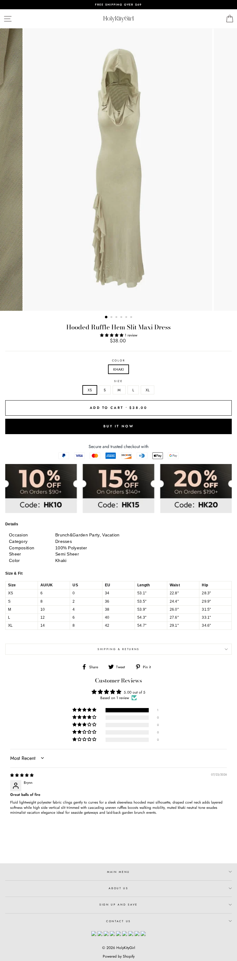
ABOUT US (118, 888)
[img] (22, 775)
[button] (112, 335)
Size (118, 381)
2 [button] (112, 317)
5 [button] (126, 317)
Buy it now (118, 426)
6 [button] (131, 317)
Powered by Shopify (119, 956)
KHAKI (118, 369)
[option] (118, 4)
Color (118, 360)
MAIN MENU (118, 872)
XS (90, 390)
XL (147, 390)
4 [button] (121, 317)
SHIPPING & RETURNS (118, 649)
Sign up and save (118, 904)
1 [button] (106, 317)
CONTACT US (118, 921)
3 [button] (116, 317)
